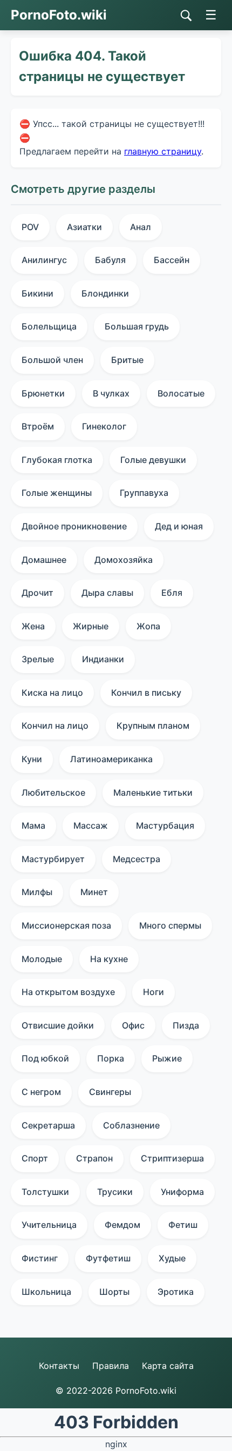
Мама (33, 825)
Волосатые (181, 393)
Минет (94, 891)
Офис (133, 1025)
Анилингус (44, 259)
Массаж (90, 825)
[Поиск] (186, 15)
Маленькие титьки (153, 792)
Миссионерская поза (66, 925)
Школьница (46, 1291)
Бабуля (110, 259)
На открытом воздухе (68, 991)
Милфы (37, 891)
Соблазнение (131, 1125)
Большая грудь (137, 326)
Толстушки (45, 1191)
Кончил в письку (146, 692)
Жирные (90, 626)
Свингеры (110, 1091)
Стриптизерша (172, 1158)
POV (30, 226)
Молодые (42, 958)
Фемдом (122, 1224)
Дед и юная (179, 526)
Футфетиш (108, 1258)
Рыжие (167, 1058)
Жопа (148, 626)
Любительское (53, 792)
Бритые (127, 359)
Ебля (171, 592)
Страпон (94, 1158)
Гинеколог (104, 426)
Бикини (37, 293)
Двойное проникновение (74, 526)
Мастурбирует (53, 859)
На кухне (109, 958)
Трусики (115, 1191)
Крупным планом (153, 725)
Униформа (182, 1191)
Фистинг (40, 1258)
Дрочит (37, 592)
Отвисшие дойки (58, 1025)
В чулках (111, 393)
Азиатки (84, 226)
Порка (110, 1058)
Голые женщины (57, 492)
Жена (33, 626)
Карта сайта (168, 1365)
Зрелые (38, 659)
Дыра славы (107, 592)
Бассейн (171, 259)
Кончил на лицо (55, 725)
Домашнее (44, 559)
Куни (32, 759)
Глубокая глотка (57, 459)
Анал (140, 226)
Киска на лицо (52, 692)
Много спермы (170, 925)
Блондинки (105, 293)
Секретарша (48, 1125)
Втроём (38, 426)
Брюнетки (43, 393)
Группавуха (144, 492)
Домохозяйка (123, 559)
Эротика (176, 1291)
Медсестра (136, 859)
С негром (41, 1091)
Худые (172, 1258)
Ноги (153, 991)
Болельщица (49, 326)
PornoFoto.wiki (59, 15)
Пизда (186, 1025)
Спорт (35, 1158)
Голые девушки (153, 459)
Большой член (52, 359)
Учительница (49, 1224)
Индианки (103, 659)
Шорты (114, 1291)
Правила (110, 1365)
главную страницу (162, 151)
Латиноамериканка (111, 759)
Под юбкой (45, 1058)
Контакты (59, 1365)
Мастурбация (165, 825)
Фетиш (182, 1224)
